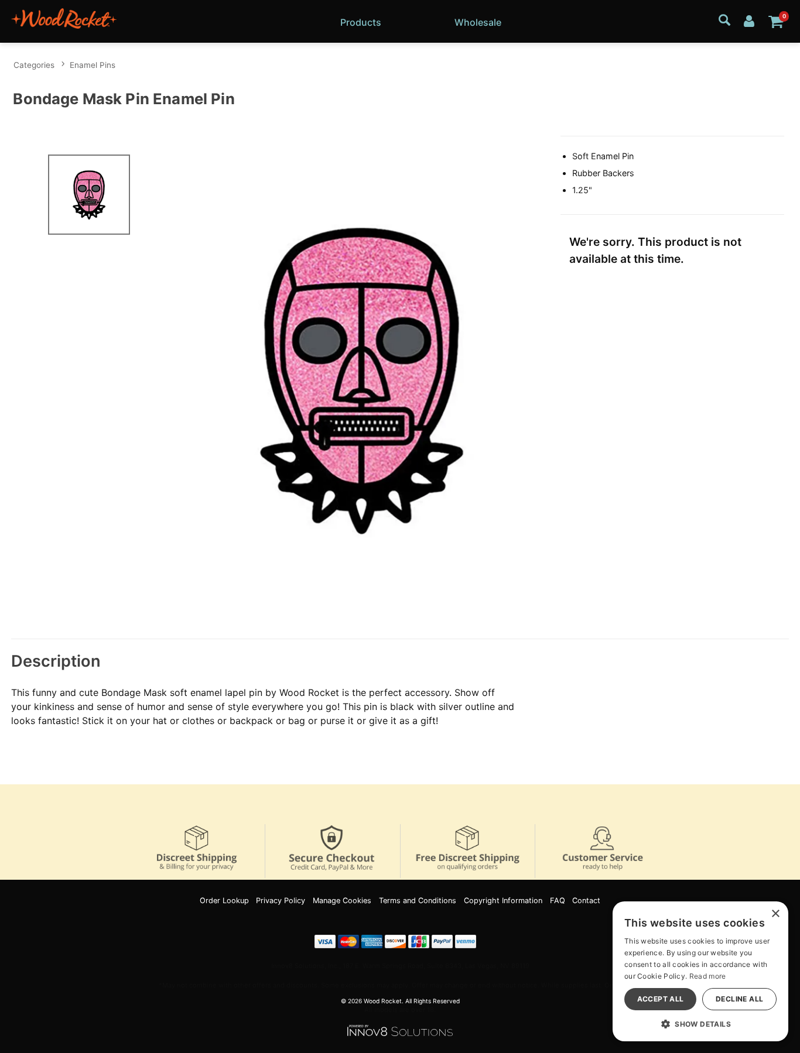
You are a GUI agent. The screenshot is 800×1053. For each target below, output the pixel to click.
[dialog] (700, 971)
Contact (586, 900)
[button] (700, 1024)
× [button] (775, 914)
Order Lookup (224, 900)
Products (360, 22)
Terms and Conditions (417, 900)
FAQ (557, 900)
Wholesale (477, 22)
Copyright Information (503, 900)
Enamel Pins (92, 65)
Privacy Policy (280, 900)
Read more (707, 976)
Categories (33, 65)
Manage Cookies (342, 900)
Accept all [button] (660, 998)
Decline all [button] (739, 998)
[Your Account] (749, 20)
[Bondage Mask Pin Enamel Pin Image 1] (361, 379)
